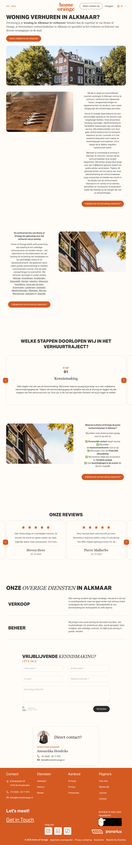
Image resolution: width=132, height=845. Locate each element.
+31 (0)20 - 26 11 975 (50, 756)
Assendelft (15, 281)
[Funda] (97, 832)
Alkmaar (17, 278)
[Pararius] (114, 832)
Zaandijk (41, 293)
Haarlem (34, 281)
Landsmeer (30, 287)
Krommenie (18, 287)
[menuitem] (10, 604)
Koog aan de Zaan (34, 284)
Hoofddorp (20, 284)
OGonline (121, 840)
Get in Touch (20, 820)
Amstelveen (27, 278)
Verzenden (101, 709)
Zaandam (30, 293)
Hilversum (43, 281)
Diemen (24, 281)
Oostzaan (40, 287)
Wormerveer (18, 293)
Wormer (42, 290)
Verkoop (19, 604)
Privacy (30, 710)
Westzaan (33, 290)
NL (122, 6)
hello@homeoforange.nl (53, 759)
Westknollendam (20, 290)
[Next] (123, 380)
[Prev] (5, 380)
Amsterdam (39, 278)
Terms (35, 710)
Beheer (17, 628)
